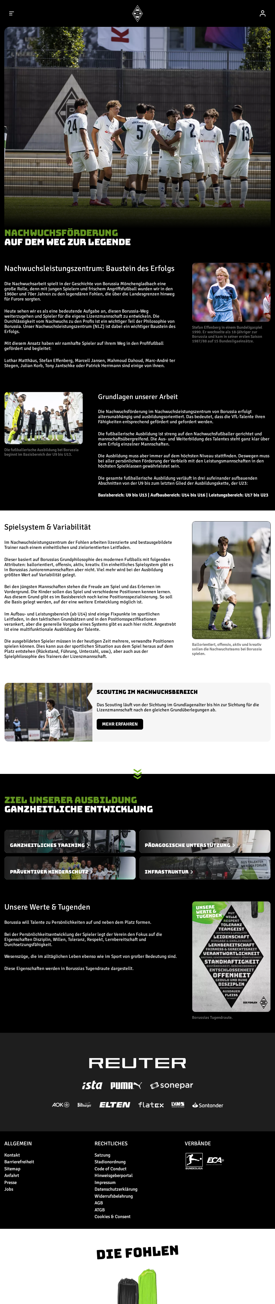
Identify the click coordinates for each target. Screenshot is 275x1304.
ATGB (100, 1210)
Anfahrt (11, 1175)
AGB (99, 1203)
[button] (43, 424)
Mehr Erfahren (120, 724)
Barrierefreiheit (19, 1162)
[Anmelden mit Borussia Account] (262, 13)
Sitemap (12, 1169)
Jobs (8, 1189)
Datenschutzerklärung (116, 1189)
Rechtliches (111, 1143)
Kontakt (12, 1155)
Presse (10, 1182)
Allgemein (18, 1143)
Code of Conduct (110, 1169)
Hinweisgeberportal (114, 1175)
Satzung (102, 1155)
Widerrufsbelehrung (114, 1196)
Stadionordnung (110, 1162)
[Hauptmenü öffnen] (12, 13)
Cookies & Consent (113, 1216)
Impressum (105, 1182)
